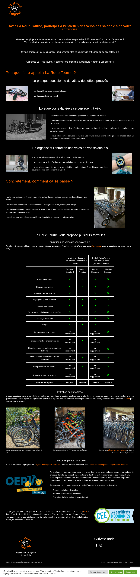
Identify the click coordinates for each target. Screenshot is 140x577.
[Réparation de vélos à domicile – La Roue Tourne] (26, 8)
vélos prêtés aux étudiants (117, 450)
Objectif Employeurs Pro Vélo (47, 464)
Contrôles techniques (98, 464)
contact (126, 399)
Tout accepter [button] (116, 572)
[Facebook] (96, 545)
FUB (85, 511)
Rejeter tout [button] (130, 572)
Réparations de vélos (119, 464)
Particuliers (96, 246)
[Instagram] (101, 545)
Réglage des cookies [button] (98, 572)
